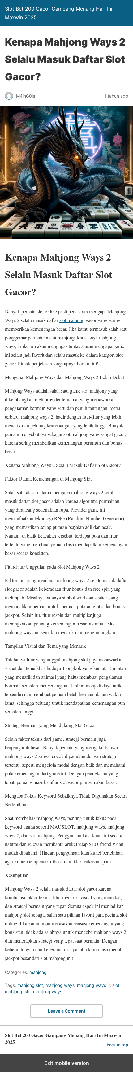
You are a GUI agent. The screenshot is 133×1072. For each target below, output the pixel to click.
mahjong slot (30, 985)
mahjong (38, 972)
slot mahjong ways (43, 991)
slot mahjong (71, 320)
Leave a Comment (66, 1010)
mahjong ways (60, 985)
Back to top (117, 1045)
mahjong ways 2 (93, 985)
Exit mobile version (66, 1063)
